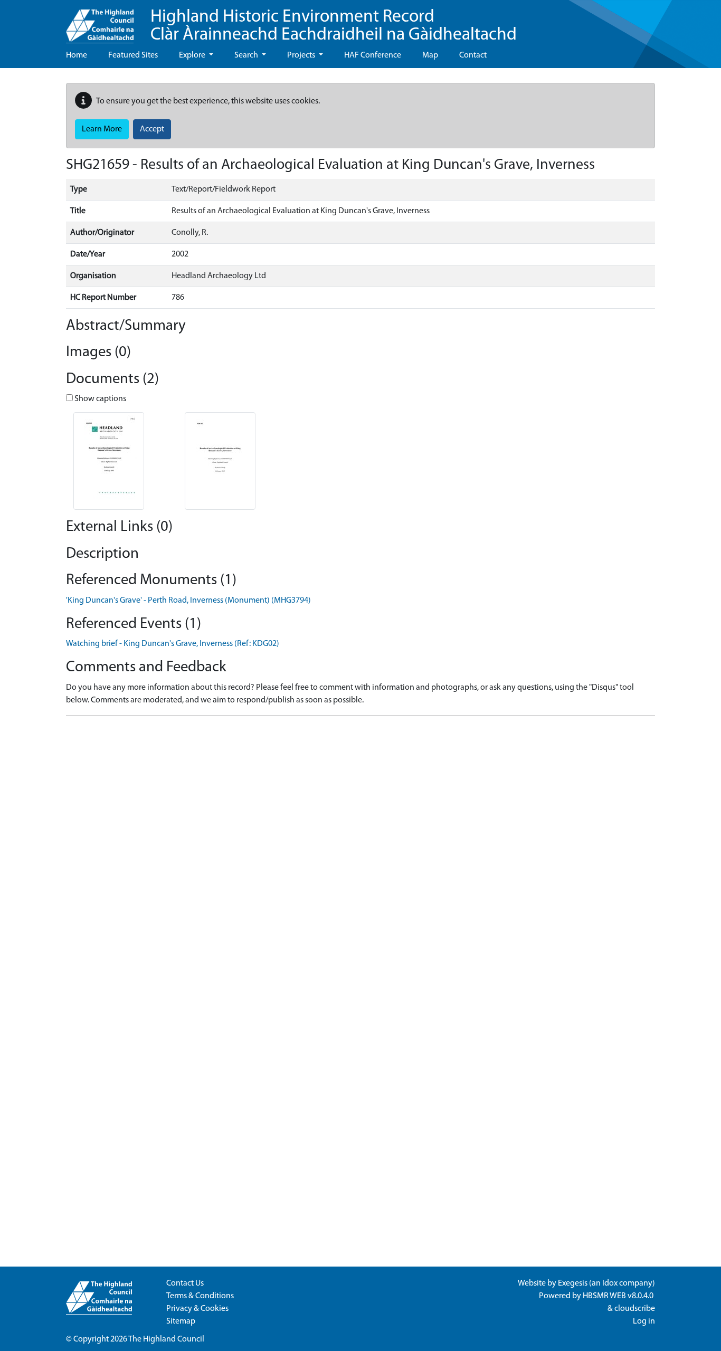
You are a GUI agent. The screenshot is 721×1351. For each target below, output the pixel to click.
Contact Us (185, 1283)
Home (76, 55)
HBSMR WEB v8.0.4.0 (619, 1296)
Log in (644, 1321)
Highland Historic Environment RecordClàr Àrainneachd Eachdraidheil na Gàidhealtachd (333, 26)
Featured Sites (133, 55)
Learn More (102, 129)
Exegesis (572, 1283)
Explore (193, 55)
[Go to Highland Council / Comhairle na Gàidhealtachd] (100, 22)
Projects (302, 55)
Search (247, 55)
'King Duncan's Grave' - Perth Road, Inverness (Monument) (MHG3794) (188, 600)
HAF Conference (372, 55)
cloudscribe (634, 1309)
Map (430, 55)
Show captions (99, 399)
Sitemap (180, 1321)
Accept (152, 129)
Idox (610, 1283)
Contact (473, 55)
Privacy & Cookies (197, 1309)
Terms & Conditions (200, 1296)
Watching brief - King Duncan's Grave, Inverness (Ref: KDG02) (172, 644)
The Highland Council (166, 1339)
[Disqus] (360, 856)
